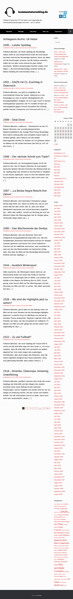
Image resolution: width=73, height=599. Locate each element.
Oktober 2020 (58, 408)
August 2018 (58, 460)
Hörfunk (56, 176)
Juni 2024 (57, 281)
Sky (61, 564)
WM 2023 (57, 193)
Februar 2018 (58, 471)
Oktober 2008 (58, 488)
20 (63, 134)
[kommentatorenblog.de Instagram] (60, 16)
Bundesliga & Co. (60, 153)
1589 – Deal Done (14, 119)
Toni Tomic (64, 579)
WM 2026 (57, 196)
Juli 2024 (57, 278)
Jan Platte (58, 524)
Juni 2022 (57, 350)
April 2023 (57, 321)
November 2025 (59, 231)
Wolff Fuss (59, 585)
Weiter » (48, 408)
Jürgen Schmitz (65, 530)
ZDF (65, 585)
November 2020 (59, 405)
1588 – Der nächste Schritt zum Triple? (26, 156)
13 (63, 131)
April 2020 (57, 425)
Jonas (23, 268)
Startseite (9, 31)
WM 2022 (57, 190)
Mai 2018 (57, 462)
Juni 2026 (57, 211)
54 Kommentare (33, 47)
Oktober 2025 (58, 234)
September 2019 (59, 445)
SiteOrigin (39, 595)
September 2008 (59, 491)
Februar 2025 (58, 257)
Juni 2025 (57, 246)
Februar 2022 (58, 361)
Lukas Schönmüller (59, 537)
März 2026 (57, 220)
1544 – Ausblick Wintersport (19, 265)
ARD (62, 504)
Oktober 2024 (58, 269)
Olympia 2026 (58, 184)
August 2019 (58, 448)
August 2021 (58, 379)
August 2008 (58, 494)
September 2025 (59, 237)
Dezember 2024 (59, 263)
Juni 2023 (57, 315)
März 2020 (57, 428)
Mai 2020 (57, 422)
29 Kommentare (27, 159)
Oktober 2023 (58, 304)
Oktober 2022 (58, 338)
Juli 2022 (57, 347)
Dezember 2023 (59, 298)
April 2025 (57, 252)
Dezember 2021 (59, 367)
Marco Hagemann (61, 543)
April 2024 (57, 286)
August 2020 (58, 413)
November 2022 (59, 335)
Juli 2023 (57, 312)
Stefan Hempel (61, 574)
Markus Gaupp (61, 548)
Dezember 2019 (59, 436)
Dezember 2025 (59, 229)
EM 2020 (57, 167)
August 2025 (58, 240)
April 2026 (57, 217)
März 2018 (57, 468)
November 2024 (59, 266)
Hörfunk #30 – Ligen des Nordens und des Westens (61, 71)
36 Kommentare (26, 339)
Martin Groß (62, 550)
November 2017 (59, 480)
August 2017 (58, 483)
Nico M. (26, 47)
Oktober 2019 (58, 442)
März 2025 (57, 255)
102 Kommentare (30, 268)
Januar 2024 (58, 295)
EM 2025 (57, 173)
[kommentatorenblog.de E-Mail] (64, 16)
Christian (22, 88)
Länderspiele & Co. (60, 178)
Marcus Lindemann (59, 545)
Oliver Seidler (63, 555)
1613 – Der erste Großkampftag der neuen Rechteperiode (61, 54)
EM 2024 (57, 170)
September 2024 (59, 272)
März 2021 (57, 393)
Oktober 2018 (58, 457)
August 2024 (58, 275)
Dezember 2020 (59, 402)
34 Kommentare (29, 122)
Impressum (58, 31)
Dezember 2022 (59, 332)
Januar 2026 (58, 226)
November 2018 (59, 454)
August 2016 (58, 486)
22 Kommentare (29, 88)
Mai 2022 (57, 353)
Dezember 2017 (59, 477)
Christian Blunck (61, 506)
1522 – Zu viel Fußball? (17, 337)
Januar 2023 (58, 330)
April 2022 (57, 356)
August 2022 (58, 344)
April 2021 (57, 390)
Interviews (33, 31)
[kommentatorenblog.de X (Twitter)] (65, 12)
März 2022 (57, 359)
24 (43, 408)
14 (66, 131)
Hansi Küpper (65, 521)
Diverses (57, 164)
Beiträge (21, 31)
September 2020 (59, 410)
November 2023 (59, 301)
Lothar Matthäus (64, 535)
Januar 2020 (58, 434)
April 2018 (57, 465)
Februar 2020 (58, 431)
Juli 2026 (57, 208)
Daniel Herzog (57, 512)
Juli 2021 (57, 382)
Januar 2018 (58, 474)
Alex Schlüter (57, 504)
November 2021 (59, 370)
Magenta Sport (60, 540)
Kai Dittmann (59, 533)
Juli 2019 (57, 451)
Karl (21, 47)
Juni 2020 (57, 419)
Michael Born (57, 552)
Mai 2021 (57, 387)
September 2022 (59, 341)
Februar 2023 (58, 327)
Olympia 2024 (58, 181)
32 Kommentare (27, 231)
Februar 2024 (58, 292)
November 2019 (59, 439)
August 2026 (58, 205)
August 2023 (58, 309)
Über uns (46, 31)
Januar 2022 (58, 364)
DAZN (64, 511)
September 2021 (59, 376)
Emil (21, 159)
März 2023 (57, 324)
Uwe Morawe (63, 582)
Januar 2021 (58, 399)
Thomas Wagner (59, 576)
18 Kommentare (27, 377)
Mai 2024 (57, 283)
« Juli (56, 144)
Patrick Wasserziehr (59, 557)
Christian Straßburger (61, 508)
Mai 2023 (57, 318)
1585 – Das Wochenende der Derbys (25, 228)
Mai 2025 (57, 249)
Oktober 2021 (58, 373)
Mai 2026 (57, 214)
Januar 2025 (58, 260)
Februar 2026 (58, 223)
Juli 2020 (57, 416)
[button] (70, 31)
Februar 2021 (58, 396)
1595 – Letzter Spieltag (17, 45)
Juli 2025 (57, 243)
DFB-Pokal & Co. (59, 161)
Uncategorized (59, 187)
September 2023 (59, 307)
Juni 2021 (57, 384)
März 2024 (57, 289)
